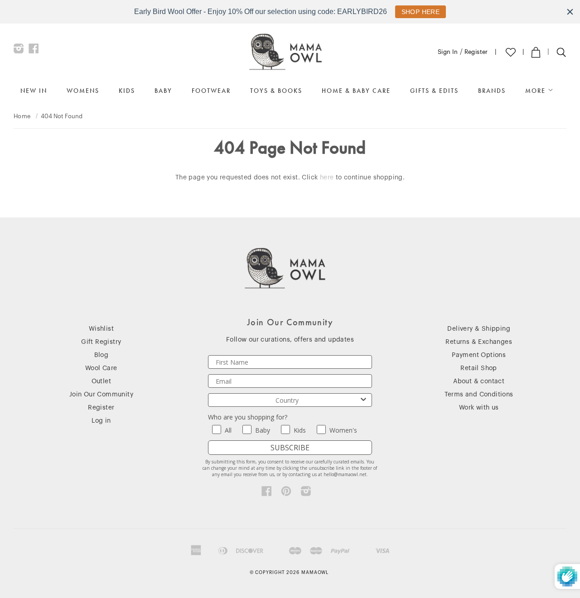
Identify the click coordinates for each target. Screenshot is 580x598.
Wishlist (101, 329)
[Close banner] (570, 11)
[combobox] (287, 400)
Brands (492, 91)
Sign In (448, 52)
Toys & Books (276, 91)
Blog (101, 355)
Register (476, 52)
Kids (127, 91)
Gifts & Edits (434, 91)
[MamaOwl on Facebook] (34, 51)
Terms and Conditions (479, 394)
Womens (83, 91)
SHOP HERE (420, 11)
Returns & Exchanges (478, 342)
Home (22, 116)
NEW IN (33, 91)
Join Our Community (101, 394)
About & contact (478, 381)
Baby (163, 91)
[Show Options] (363, 400)
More (536, 91)
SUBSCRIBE (290, 448)
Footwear (211, 91)
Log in (101, 421)
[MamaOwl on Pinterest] (286, 493)
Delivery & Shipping (478, 329)
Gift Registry (101, 342)
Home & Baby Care (356, 91)
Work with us (479, 408)
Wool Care (101, 368)
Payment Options (479, 355)
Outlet (101, 381)
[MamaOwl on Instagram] (19, 51)
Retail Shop (478, 368)
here (327, 177)
